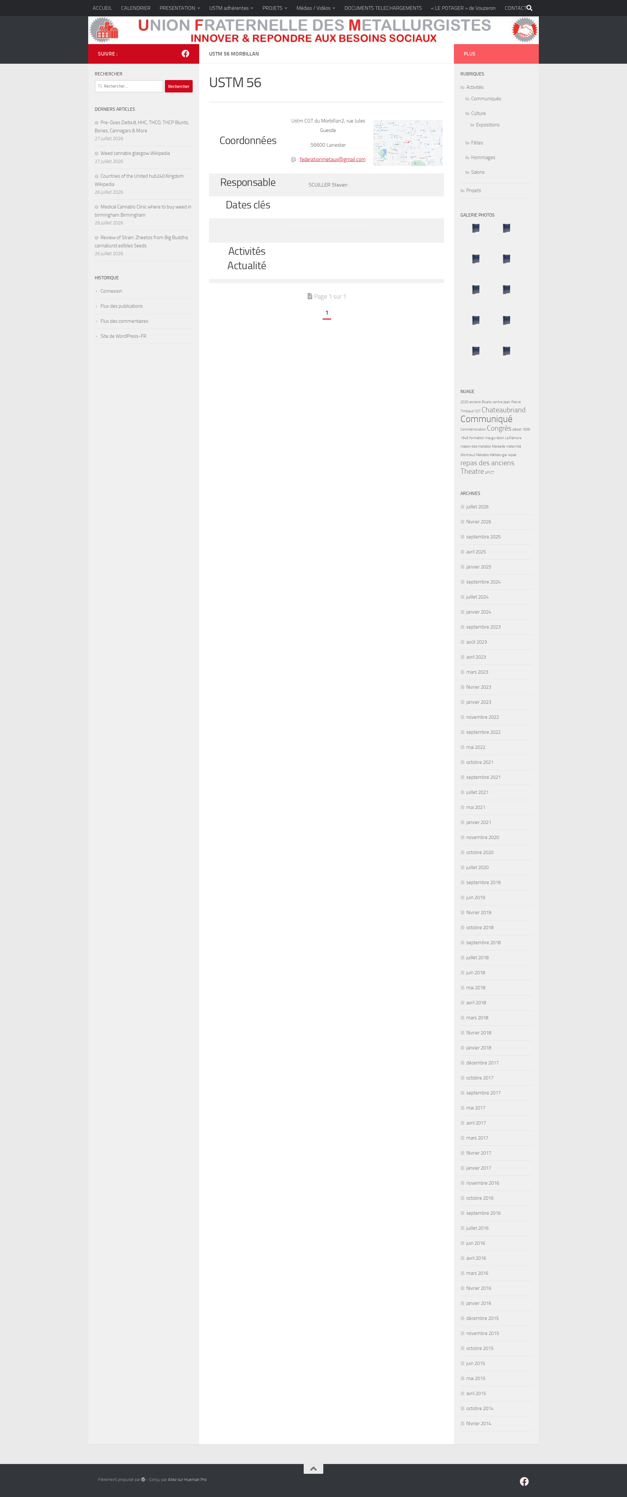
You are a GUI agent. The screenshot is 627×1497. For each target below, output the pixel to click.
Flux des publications (122, 306)
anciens (475, 402)
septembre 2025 (483, 537)
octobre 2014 (479, 1408)
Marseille (498, 446)
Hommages (483, 157)
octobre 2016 (479, 1198)
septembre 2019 (483, 882)
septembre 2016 (483, 1213)
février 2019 (478, 912)
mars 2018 (477, 1018)
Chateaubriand (504, 410)
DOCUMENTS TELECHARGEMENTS (383, 8)
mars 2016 (477, 1273)
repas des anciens (487, 463)
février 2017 (478, 1153)
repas (512, 455)
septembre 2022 (483, 732)
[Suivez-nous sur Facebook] (185, 54)
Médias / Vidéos (313, 8)
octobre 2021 (479, 762)
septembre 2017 (483, 1093)
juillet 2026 (477, 507)
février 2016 (478, 1288)
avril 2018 (476, 1003)
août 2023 (476, 642)
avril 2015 (476, 1393)
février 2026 (478, 522)
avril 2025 (476, 552)
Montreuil (467, 455)
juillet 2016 (477, 1228)
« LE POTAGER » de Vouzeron (463, 8)
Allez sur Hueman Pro (187, 1479)
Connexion (111, 291)
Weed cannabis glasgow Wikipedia (135, 153)
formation (476, 438)
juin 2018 (475, 973)
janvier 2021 (478, 822)
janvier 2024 (478, 612)
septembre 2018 (483, 943)
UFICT (489, 472)
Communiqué (486, 419)
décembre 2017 (482, 1063)
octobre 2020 (479, 852)
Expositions (488, 125)
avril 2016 (476, 1258)
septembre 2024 (483, 582)
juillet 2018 (477, 958)
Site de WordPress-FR (123, 336)
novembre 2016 (482, 1183)
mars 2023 (477, 672)
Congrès (499, 428)
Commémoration (473, 429)
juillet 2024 (477, 597)
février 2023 (478, 687)
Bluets (486, 402)
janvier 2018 (478, 1048)
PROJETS (272, 8)
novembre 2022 (482, 717)
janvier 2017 (478, 1168)
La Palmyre (513, 438)
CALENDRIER (136, 8)
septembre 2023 (483, 627)
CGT (477, 411)
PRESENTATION (177, 8)
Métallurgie (498, 455)
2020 (464, 402)
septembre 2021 (483, 777)
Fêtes (477, 143)
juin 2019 (475, 897)
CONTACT (515, 8)
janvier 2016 (478, 1303)
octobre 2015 (479, 1348)
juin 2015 (475, 1363)
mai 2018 (475, 988)
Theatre (472, 471)
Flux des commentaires (124, 321)
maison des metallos (475, 446)
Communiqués (486, 99)
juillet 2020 (477, 867)
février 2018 (478, 1033)
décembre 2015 (482, 1318)
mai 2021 (475, 807)
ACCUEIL (102, 8)
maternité (513, 446)
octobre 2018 (479, 927)
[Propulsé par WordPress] (143, 1479)
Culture (478, 113)
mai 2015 (475, 1378)
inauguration (494, 438)
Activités (475, 87)
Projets (473, 190)
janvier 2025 (478, 567)
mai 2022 (475, 747)
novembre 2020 (482, 837)
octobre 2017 (479, 1078)
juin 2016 (475, 1243)
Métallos (482, 455)
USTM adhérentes (229, 8)
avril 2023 (476, 657)
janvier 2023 (478, 702)
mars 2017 (477, 1138)
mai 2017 (475, 1108)
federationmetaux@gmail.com (332, 159)
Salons (478, 172)
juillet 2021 (477, 792)
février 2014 (478, 1423)
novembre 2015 (482, 1333)
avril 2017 (476, 1123)
